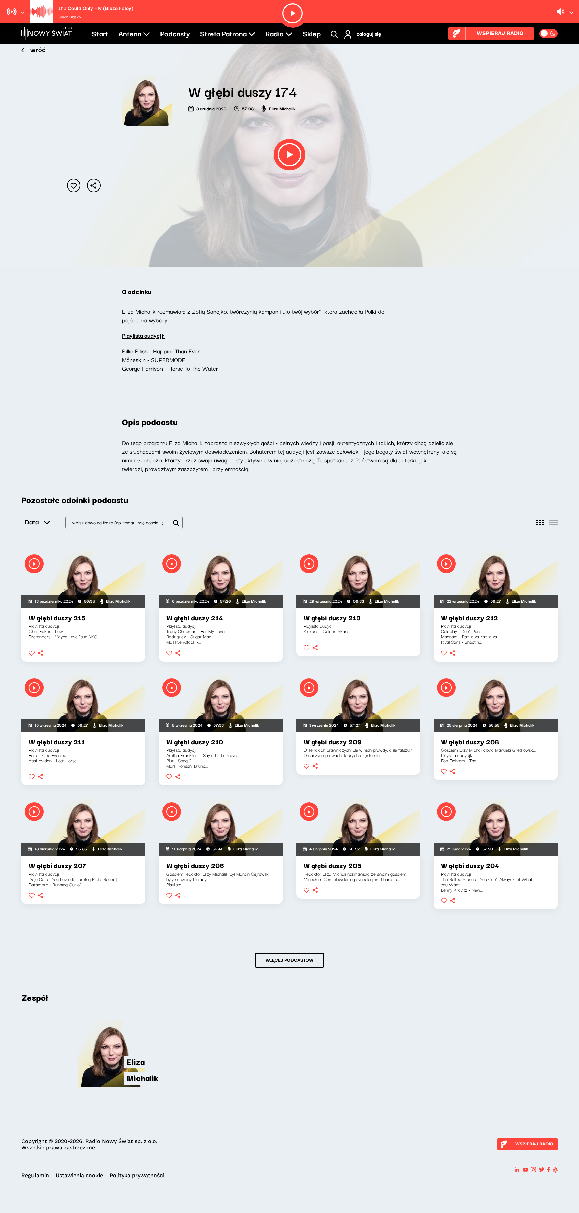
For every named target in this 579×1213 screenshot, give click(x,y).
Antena (129, 33)
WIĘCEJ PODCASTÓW (289, 959)
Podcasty (175, 33)
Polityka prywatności (137, 1175)
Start (100, 33)
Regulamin (35, 1175)
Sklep (312, 33)
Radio (274, 33)
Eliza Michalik (282, 108)
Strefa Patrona (223, 33)
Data (32, 521)
